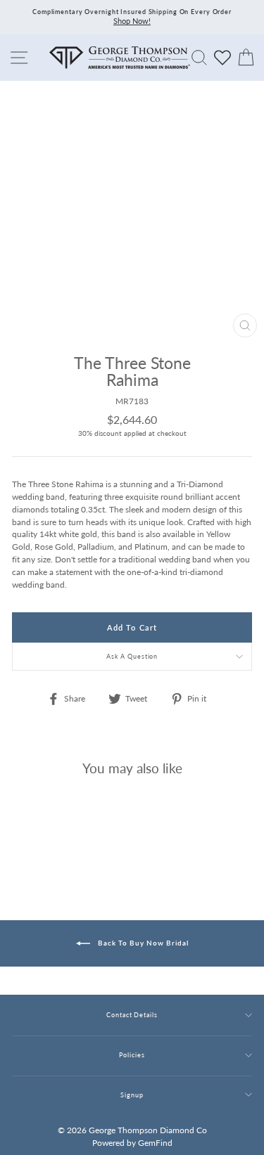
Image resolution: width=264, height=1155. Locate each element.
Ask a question (132, 656)
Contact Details (131, 1015)
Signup (131, 1095)
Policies (131, 1055)
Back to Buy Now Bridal (142, 942)
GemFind (155, 1142)
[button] (238, 409)
